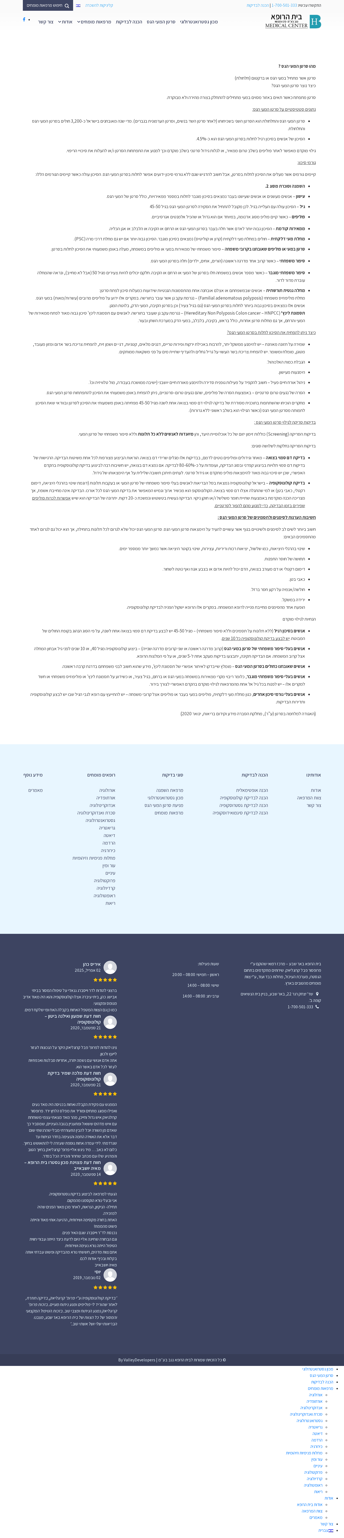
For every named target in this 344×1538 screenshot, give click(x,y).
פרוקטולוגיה (104, 880)
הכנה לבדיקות (258, 5)
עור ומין (108, 865)
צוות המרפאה (309, 798)
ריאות (110, 903)
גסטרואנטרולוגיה (100, 820)
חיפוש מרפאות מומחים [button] (45, 5)
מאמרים (35, 790)
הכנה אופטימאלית (252, 790)
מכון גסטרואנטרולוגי (199, 22)
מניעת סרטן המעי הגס (164, 805)
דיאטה (109, 835)
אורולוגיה (107, 790)
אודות (67, 22)
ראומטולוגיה (104, 895)
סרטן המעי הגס (161, 22)
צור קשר (45, 22)
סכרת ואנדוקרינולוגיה (96, 813)
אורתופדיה (105, 798)
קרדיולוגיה (106, 888)
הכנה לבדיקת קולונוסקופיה (244, 798)
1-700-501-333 (284, 5)
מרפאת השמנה (169, 790)
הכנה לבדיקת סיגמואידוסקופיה (240, 813)
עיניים (110, 873)
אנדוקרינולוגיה (102, 805)
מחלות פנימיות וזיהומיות (93, 858)
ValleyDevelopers (139, 1360)
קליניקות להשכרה (99, 5)
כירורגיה (108, 850)
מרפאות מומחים (96, 22)
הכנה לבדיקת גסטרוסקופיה (244, 805)
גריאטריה (107, 828)
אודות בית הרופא (309, 1504)
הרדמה (109, 843)
